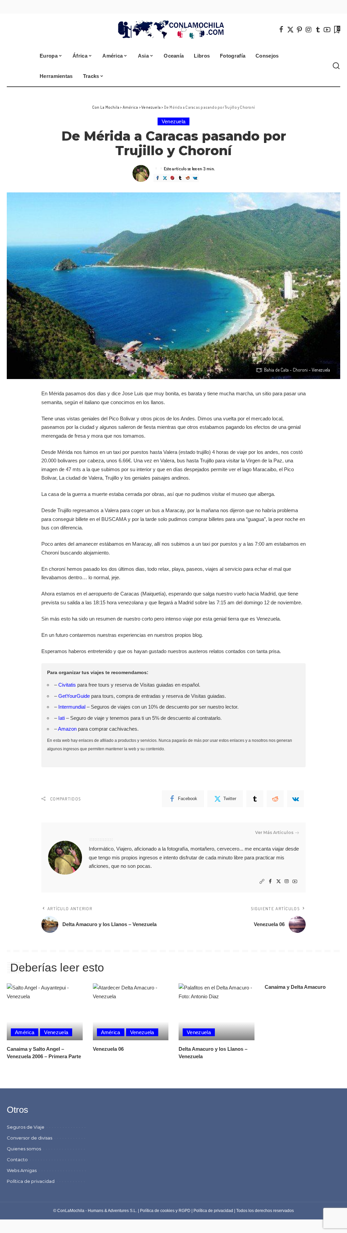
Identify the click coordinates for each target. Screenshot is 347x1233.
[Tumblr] (317, 29)
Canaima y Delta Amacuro (295, 987)
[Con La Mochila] (173, 29)
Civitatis (67, 685)
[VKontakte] (195, 178)
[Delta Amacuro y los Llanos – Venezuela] (216, 1011)
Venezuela (174, 121)
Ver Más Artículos (274, 832)
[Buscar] (336, 66)
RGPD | (186, 1210)
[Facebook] (281, 29)
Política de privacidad (213, 1210)
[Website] (262, 881)
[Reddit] (187, 178)
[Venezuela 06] (131, 1011)
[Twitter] (290, 29)
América (24, 1032)
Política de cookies (157, 1210)
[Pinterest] (299, 29)
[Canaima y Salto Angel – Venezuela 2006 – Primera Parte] (45, 1011)
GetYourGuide (74, 696)
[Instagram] (308, 29)
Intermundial (71, 707)
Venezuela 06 (108, 1049)
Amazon (67, 729)
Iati (61, 718)
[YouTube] (327, 29)
